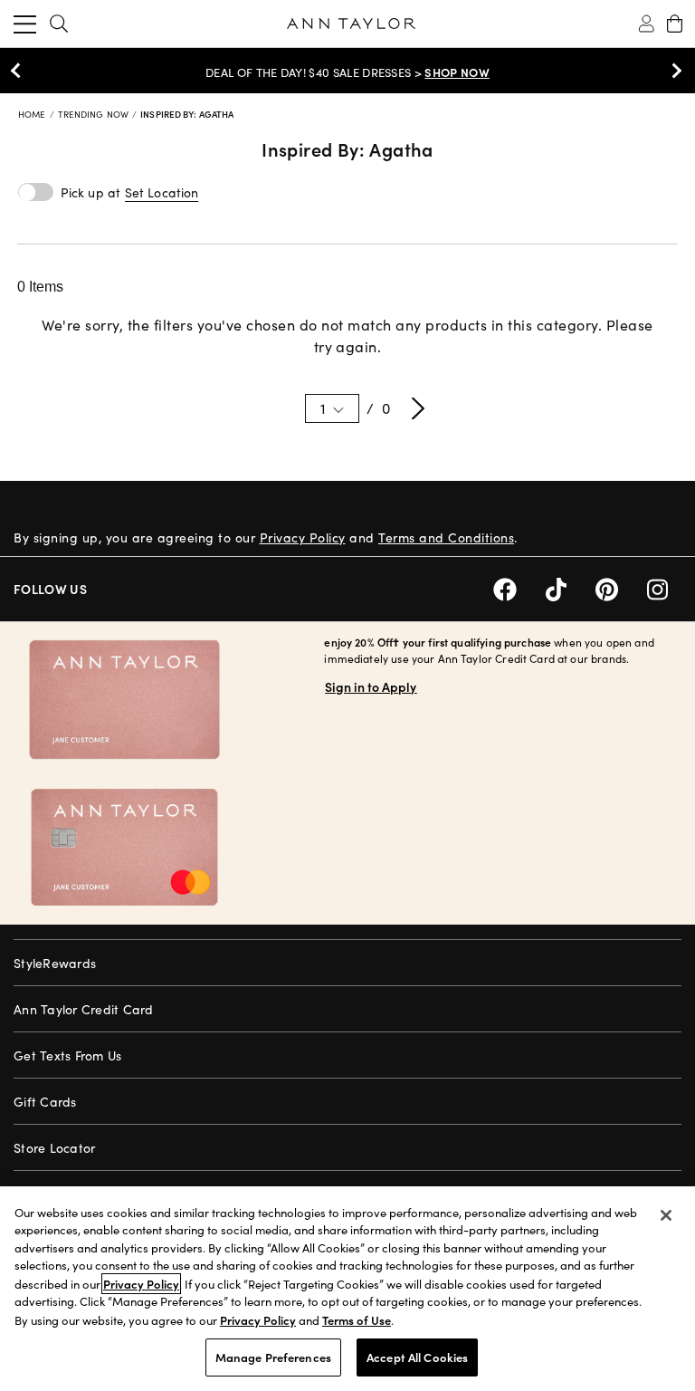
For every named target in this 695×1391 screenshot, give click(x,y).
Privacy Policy (303, 537)
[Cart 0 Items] (674, 23)
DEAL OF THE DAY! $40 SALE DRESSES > (347, 72)
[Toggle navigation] (25, 23)
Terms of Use (356, 1320)
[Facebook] (519, 587)
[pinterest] (621, 587)
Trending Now (94, 114)
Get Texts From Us (67, 1055)
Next (672, 70)
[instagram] (664, 587)
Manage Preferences (273, 1357)
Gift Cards (45, 1101)
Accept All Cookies (417, 1357)
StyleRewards (55, 963)
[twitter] (570, 587)
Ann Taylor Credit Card (84, 1009)
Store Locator (54, 1147)
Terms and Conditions (446, 537)
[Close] (666, 1215)
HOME (33, 114)
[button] (161, 193)
